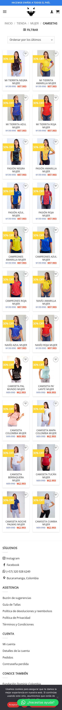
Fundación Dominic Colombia (22, 684)
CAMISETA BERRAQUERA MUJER (16, 477)
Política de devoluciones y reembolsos (27, 611)
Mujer (34, 23)
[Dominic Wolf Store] (31, 12)
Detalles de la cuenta (16, 651)
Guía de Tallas (12, 604)
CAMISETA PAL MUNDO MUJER (16, 388)
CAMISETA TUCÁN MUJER (46, 476)
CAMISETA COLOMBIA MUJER (16, 432)
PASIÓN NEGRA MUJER (16, 170)
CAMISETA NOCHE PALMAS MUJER (16, 523)
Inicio (9, 23)
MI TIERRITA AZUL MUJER (16, 126)
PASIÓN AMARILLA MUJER (46, 170)
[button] (5, 11)
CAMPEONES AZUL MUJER (46, 258)
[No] (57, 698)
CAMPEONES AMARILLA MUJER (16, 258)
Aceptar (13, 704)
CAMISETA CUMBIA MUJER (46, 523)
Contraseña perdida (16, 664)
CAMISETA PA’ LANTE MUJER (46, 388)
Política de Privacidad (16, 618)
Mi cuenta (9, 644)
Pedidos (8, 657)
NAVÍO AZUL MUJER (16, 345)
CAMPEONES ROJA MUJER (16, 302)
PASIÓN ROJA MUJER (46, 214)
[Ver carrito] (57, 11)
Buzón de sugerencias (17, 598)
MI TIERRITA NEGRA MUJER (16, 82)
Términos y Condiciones (18, 624)
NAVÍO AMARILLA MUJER (46, 302)
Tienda (21, 23)
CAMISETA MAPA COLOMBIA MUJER (46, 432)
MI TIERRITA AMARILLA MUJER (46, 82)
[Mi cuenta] (52, 11)
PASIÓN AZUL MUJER (16, 214)
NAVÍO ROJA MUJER (46, 345)
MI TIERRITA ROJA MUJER (46, 126)
